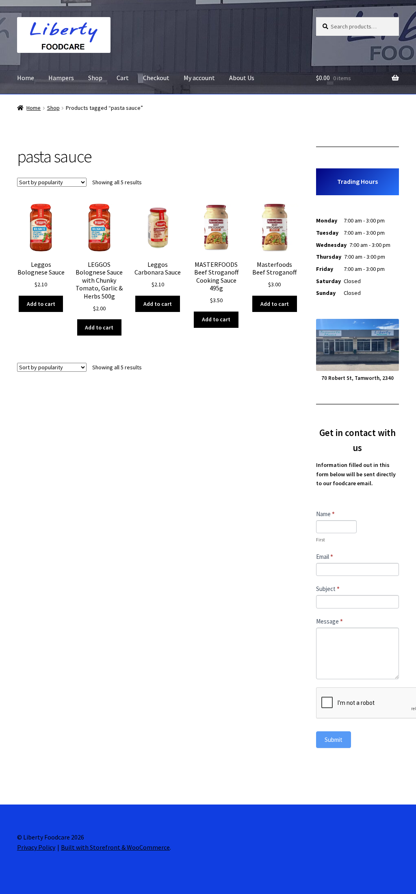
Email (324, 556)
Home (25, 78)
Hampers (61, 78)
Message (329, 621)
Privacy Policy (36, 847)
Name (325, 514)
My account (199, 78)
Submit (333, 740)
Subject (328, 589)
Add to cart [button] (41, 303)
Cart (123, 78)
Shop (95, 78)
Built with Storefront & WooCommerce (115, 847)
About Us (241, 78)
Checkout (156, 78)
